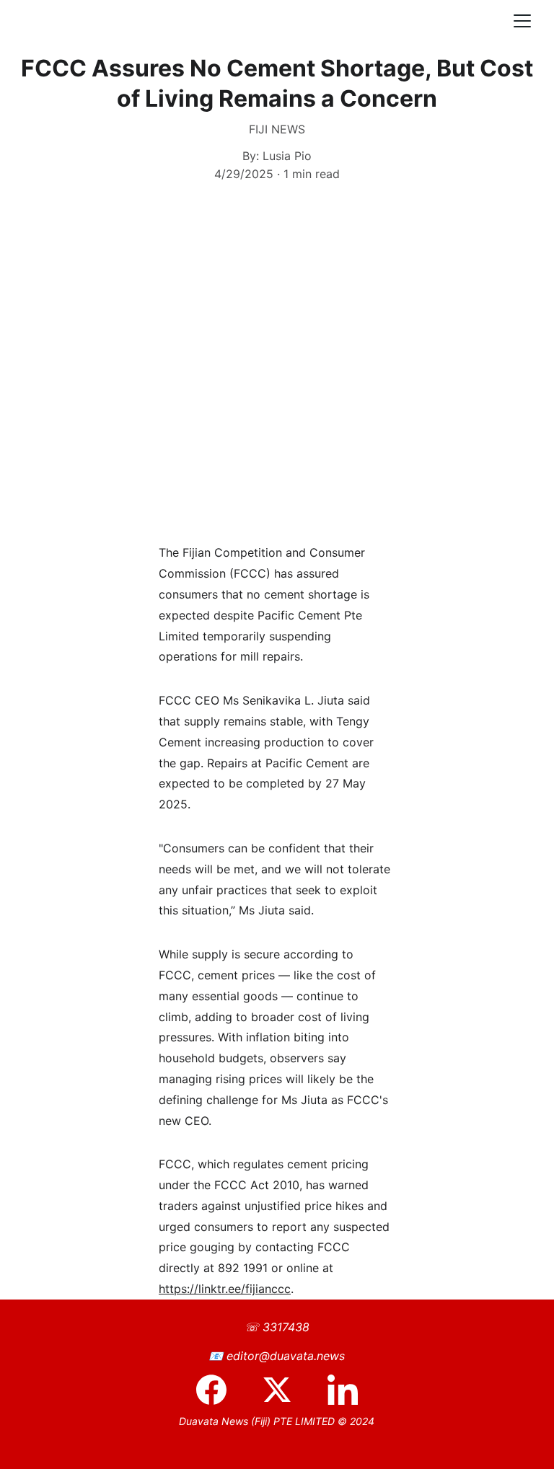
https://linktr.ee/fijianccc (225, 1288)
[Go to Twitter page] (284, 1390)
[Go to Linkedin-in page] (342, 1390)
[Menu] (522, 20)
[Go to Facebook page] (218, 1390)
